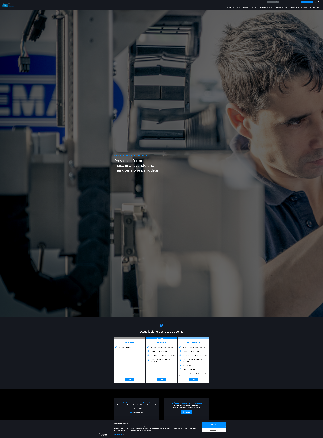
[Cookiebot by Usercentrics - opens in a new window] (103, 434)
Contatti (297, 2)
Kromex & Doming (273, 2)
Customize (213, 430)
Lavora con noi (289, 2)
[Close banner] (228, 422)
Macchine (263, 2)
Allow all (213, 424)
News (281, 2)
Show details (118, 434)
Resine (256, 2)
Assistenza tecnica (307, 2)
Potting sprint (247, 2)
